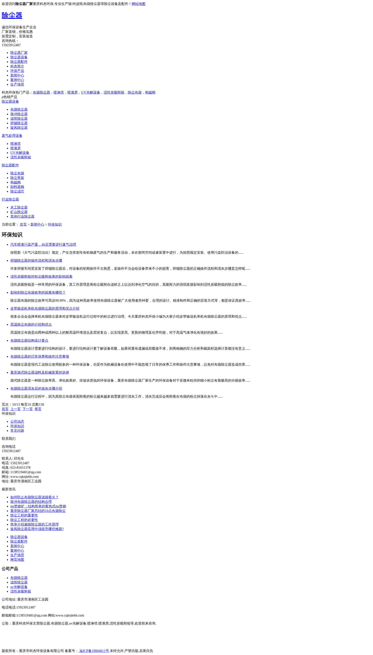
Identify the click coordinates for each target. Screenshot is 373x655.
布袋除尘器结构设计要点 (29, 340)
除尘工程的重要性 (24, 515)
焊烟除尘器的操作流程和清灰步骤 (36, 260)
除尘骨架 (17, 178)
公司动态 (17, 421)
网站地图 (138, 4)
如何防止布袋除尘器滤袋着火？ (34, 497)
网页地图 (17, 559)
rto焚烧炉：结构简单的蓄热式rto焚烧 (38, 506)
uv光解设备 (19, 587)
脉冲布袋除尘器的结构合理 (31, 502)
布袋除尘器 (41, 92)
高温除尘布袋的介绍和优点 (31, 324)
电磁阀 (150, 92)
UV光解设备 (90, 92)
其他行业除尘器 (22, 216)
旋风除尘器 (19, 127)
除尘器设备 (19, 57)
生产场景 (17, 84)
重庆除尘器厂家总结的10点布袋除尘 (38, 511)
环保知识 (55, 224)
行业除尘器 (10, 199)
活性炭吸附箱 (114, 92)
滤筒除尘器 (19, 118)
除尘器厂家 (19, 52)
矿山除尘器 (19, 212)
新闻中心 (17, 75)
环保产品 (17, 71)
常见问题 (17, 430)
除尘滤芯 (17, 191)
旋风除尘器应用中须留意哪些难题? (37, 529)
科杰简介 (17, 66)
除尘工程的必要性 (24, 520)
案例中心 (17, 80)
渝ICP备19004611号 (94, 651)
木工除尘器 (19, 207)
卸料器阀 (17, 187)
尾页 (38, 409)
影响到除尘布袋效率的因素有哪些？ (38, 292)
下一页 (27, 409)
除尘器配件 (19, 62)
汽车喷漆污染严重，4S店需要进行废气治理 (43, 244)
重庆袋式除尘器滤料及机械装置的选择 (39, 372)
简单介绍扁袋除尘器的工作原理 (34, 524)
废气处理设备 (12, 135)
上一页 (15, 409)
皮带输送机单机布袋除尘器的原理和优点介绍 (44, 308)
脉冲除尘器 (19, 114)
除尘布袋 (135, 92)
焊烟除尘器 (19, 123)
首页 (23, 224)
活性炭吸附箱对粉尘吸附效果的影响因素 (41, 276)
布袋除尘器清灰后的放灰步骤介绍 (36, 388)
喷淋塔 (59, 92)
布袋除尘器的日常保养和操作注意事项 (39, 356)
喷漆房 (72, 92)
